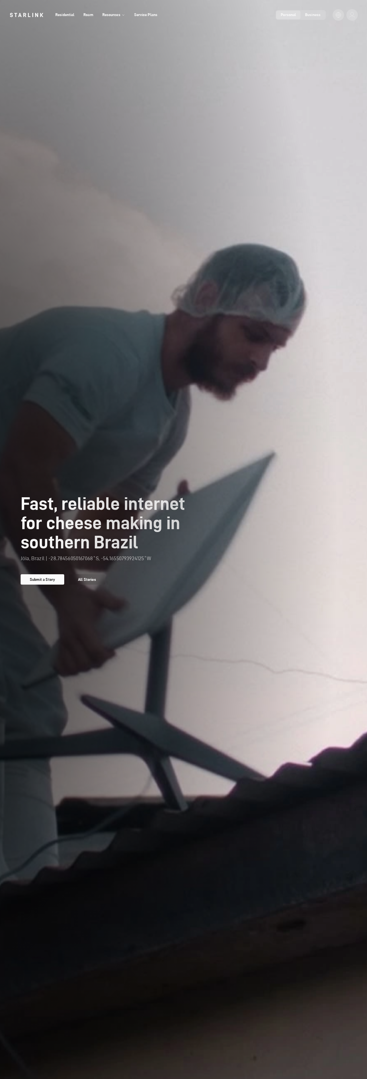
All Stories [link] (87, 579)
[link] (26, 15)
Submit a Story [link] (42, 579)
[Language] (338, 15)
